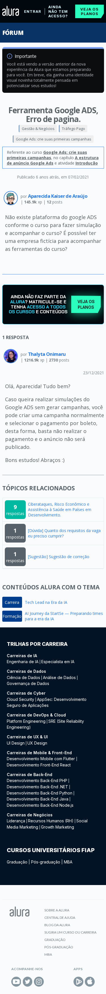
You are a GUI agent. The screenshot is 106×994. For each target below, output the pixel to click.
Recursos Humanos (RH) (50, 820)
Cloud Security (20, 699)
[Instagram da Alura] (39, 982)
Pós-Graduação (58, 947)
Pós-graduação (45, 861)
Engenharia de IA (22, 661)
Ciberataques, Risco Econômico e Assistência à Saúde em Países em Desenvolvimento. (59, 509)
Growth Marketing (57, 827)
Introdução (86, 163)
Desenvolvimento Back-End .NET (37, 786)
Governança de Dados (28, 683)
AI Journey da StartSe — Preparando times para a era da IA (64, 616)
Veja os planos (89, 11)
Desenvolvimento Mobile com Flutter (41, 758)
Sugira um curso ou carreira (70, 932)
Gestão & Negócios (38, 128)
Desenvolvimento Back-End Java (37, 799)
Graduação (17, 861)
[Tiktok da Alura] (50, 982)
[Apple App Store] (90, 982)
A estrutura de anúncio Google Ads (53, 160)
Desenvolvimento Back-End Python (39, 793)
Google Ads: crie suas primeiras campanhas (53, 139)
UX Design (37, 743)
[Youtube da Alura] (16, 982)
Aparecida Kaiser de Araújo (57, 196)
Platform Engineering (26, 721)
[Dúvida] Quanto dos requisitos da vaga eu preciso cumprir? (64, 533)
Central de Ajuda (59, 917)
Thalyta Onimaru (47, 354)
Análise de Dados (59, 677)
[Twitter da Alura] (28, 982)
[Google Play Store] (78, 982)
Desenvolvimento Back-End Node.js (40, 805)
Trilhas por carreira (37, 644)
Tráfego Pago (73, 128)
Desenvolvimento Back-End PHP (37, 780)
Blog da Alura (57, 925)
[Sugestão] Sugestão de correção (58, 556)
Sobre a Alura (56, 910)
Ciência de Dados (23, 677)
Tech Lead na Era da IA (46, 602)
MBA (68, 861)
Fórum (12, 33)
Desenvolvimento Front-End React (39, 764)
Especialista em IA (57, 661)
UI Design (16, 743)
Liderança (16, 820)
